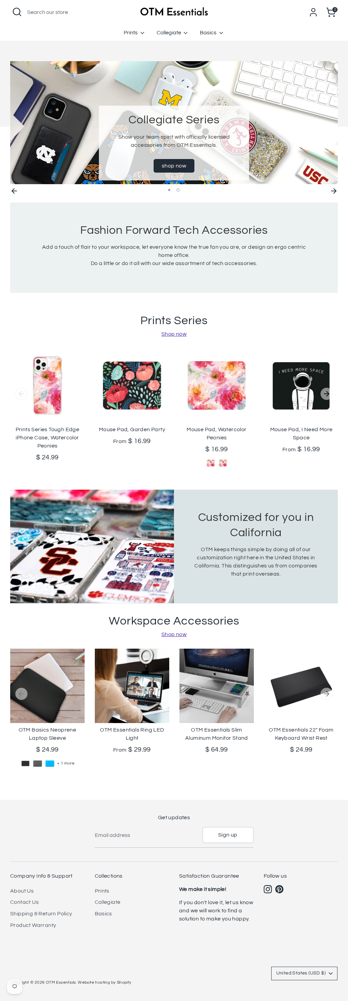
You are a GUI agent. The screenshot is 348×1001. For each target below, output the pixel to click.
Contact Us (24, 902)
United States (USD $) (301, 973)
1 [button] (169, 190)
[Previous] (14, 190)
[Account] (313, 12)
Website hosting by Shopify (104, 982)
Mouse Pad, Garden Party (132, 429)
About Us (22, 891)
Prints (131, 32)
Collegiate (169, 32)
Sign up (228, 835)
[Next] (334, 190)
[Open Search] (17, 12)
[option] (174, 122)
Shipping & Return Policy (41, 913)
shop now (174, 166)
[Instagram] (268, 889)
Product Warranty (33, 925)
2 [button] (178, 190)
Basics (209, 32)
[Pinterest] (279, 889)
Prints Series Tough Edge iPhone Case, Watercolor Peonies (48, 438)
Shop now (174, 334)
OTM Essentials (61, 982)
